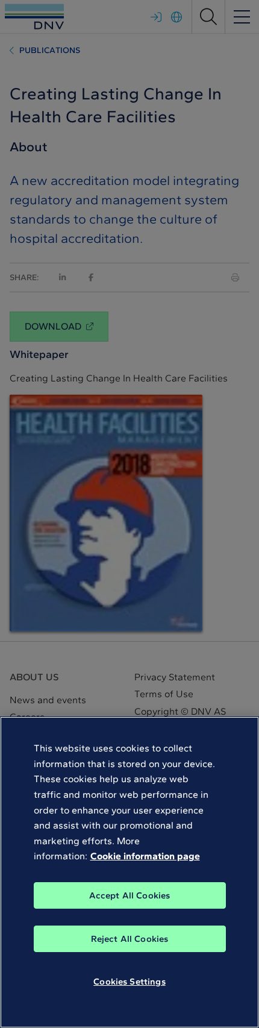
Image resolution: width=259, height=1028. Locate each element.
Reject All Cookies (130, 938)
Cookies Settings (129, 981)
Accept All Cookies (129, 895)
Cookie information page (145, 856)
